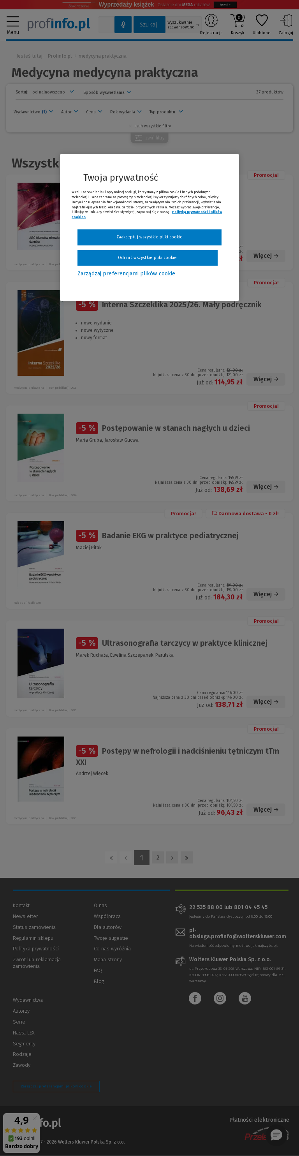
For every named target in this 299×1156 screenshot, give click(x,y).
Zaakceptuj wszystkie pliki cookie (149, 237)
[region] (149, 227)
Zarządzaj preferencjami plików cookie (126, 273)
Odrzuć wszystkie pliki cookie (147, 257)
